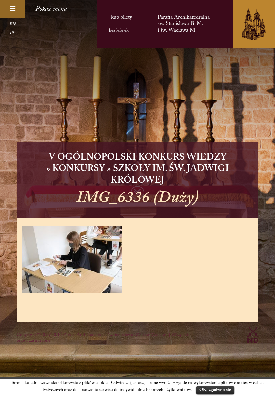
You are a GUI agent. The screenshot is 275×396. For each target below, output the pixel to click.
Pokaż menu (51, 9)
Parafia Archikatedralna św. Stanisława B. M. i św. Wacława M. (184, 24)
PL (12, 33)
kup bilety (121, 17)
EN (12, 24)
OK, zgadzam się (215, 390)
